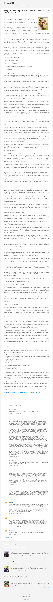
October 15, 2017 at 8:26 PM (15, 513)
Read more (46, 558)
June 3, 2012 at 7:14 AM (14, 456)
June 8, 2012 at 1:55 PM (14, 465)
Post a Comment (8, 537)
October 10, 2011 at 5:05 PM (15, 413)
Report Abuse (26, 599)
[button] (48, 11)
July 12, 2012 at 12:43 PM (14, 484)
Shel (10, 502)
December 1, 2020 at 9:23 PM (15, 534)
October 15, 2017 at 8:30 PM (15, 526)
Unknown (11, 530)
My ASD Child (9, 3)
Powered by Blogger (26, 594)
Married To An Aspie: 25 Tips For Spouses (15, 547)
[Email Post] (4, 397)
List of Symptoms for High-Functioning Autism (16, 577)
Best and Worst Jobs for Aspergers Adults (15, 562)
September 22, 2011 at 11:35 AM (15, 405)
